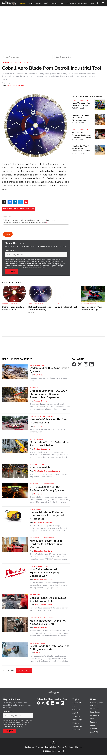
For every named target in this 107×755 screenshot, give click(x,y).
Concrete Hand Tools (39, 566)
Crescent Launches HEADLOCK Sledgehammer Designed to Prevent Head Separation (81, 117)
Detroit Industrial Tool (15, 86)
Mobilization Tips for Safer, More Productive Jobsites (81, 148)
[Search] (97, 3)
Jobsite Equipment (23, 63)
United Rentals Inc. (42, 449)
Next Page (24, 670)
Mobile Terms (27, 268)
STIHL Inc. (38, 426)
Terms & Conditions (65, 747)
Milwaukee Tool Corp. (43, 551)
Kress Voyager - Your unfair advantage (81, 104)
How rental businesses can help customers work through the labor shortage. (49, 609)
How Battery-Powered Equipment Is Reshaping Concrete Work (82, 134)
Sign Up (11, 272)
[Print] (4, 202)
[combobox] (27, 57)
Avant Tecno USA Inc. (43, 605)
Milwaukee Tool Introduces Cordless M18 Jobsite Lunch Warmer (46, 544)
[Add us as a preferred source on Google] (26, 202)
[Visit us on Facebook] (74, 364)
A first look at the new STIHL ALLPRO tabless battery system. (48, 430)
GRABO (37, 653)
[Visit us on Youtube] (57, 703)
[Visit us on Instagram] (86, 364)
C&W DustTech (40, 375)
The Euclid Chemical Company (47, 471)
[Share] (10, 202)
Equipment (7, 63)
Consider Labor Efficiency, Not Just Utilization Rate (48, 599)
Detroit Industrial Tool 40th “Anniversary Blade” (39, 310)
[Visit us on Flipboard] (62, 703)
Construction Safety (39, 439)
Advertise (39, 747)
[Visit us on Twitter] (80, 364)
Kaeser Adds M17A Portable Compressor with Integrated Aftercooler (47, 515)
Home (57, 304)
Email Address (11, 250)
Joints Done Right (40, 467)
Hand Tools (34, 388)
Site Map (78, 747)
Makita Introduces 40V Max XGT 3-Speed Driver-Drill (49, 622)
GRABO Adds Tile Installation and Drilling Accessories (49, 647)
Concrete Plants (37, 365)
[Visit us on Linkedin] (91, 364)
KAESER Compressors (43, 522)
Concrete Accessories (39, 643)
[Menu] (103, 3)
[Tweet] (20, 202)
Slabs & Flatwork (37, 464)
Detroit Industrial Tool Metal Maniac (13, 308)
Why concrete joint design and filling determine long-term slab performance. (48, 475)
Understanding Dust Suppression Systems (49, 369)
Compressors (35, 509)
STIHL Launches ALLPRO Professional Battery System (47, 488)
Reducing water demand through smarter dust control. (48, 379)
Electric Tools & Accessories (42, 416)
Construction (36, 595)
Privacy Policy (41, 268)
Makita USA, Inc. (41, 628)
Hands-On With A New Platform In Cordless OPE (48, 421)
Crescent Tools (40, 401)
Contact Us (29, 747)
